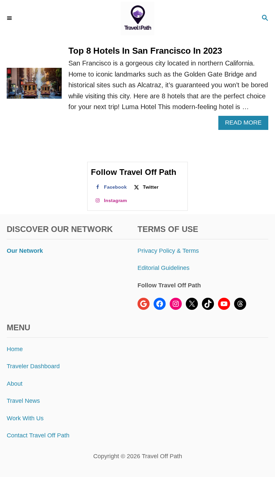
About (14, 383)
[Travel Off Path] (137, 18)
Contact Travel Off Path (38, 435)
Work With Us (25, 418)
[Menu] (10, 18)
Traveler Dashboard (33, 366)
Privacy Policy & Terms (168, 250)
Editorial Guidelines (163, 268)
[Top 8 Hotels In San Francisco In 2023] (34, 86)
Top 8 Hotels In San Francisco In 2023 (145, 51)
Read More (245, 124)
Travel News (23, 400)
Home (15, 349)
